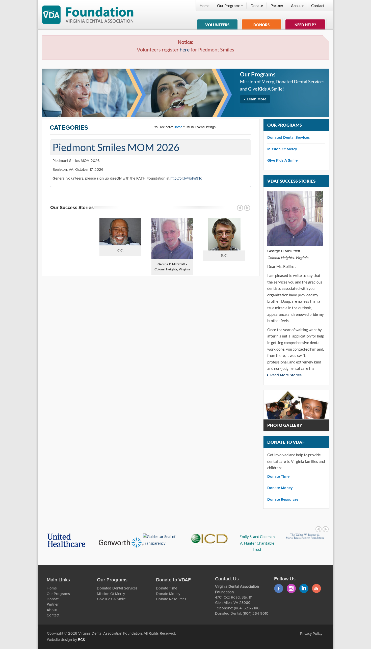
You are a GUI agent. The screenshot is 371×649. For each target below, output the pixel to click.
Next (247, 208)
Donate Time (278, 476)
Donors (261, 24)
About (296, 5)
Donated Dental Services (288, 137)
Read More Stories (286, 375)
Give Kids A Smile (282, 160)
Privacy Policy (311, 634)
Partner (277, 5)
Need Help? (305, 24)
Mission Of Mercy (282, 149)
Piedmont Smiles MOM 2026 (115, 147)
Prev (240, 208)
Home (204, 5)
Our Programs (229, 5)
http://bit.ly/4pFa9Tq (186, 178)
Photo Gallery (284, 425)
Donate (257, 5)
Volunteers (217, 24)
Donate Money (280, 488)
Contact (318, 5)
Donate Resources (282, 499)
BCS (81, 640)
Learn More (256, 99)
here (185, 49)
